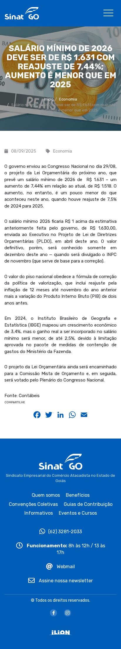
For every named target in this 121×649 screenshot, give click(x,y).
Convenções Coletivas (33, 504)
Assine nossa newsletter (65, 580)
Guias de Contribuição (88, 504)
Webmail (65, 566)
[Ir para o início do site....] (21, 13)
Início (48, 99)
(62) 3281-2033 (65, 531)
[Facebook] (53, 612)
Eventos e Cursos (78, 513)
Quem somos (46, 495)
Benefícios (78, 495)
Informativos (38, 513)
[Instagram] (67, 612)
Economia (68, 99)
